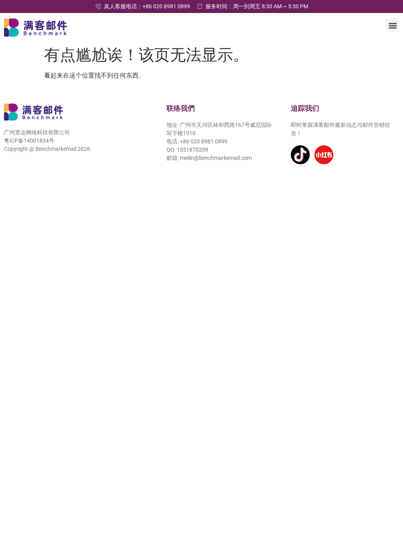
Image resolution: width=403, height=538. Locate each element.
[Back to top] (386, 495)
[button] (392, 25)
